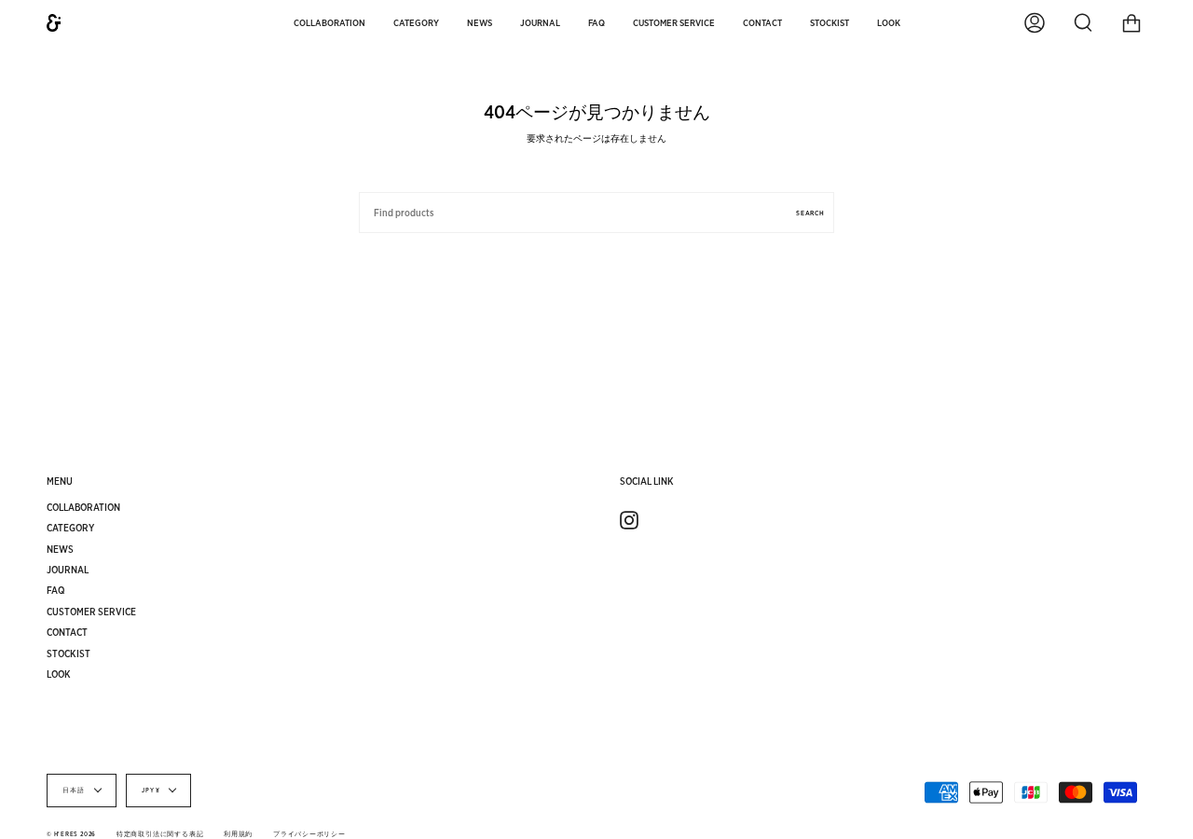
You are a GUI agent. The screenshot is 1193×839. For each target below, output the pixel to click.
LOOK (59, 674)
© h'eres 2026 (71, 834)
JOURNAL (68, 569)
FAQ (56, 590)
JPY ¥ (151, 790)
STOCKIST (68, 653)
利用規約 (238, 834)
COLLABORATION (83, 507)
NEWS (60, 549)
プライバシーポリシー (309, 834)
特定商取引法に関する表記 (160, 834)
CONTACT (67, 632)
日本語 (74, 790)
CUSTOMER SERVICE (91, 611)
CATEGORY (70, 527)
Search (810, 213)
